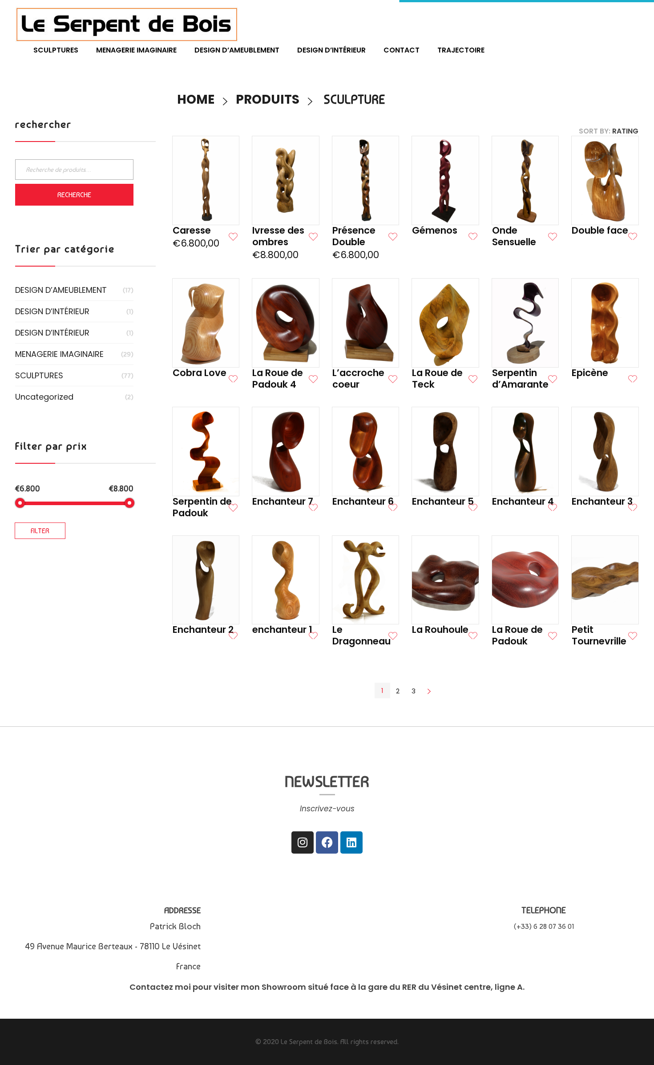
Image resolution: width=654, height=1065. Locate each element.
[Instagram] (302, 842)
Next (429, 691)
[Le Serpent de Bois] (127, 24)
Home (195, 99)
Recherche (74, 194)
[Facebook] (327, 842)
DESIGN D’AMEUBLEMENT (61, 290)
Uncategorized (44, 396)
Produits (267, 99)
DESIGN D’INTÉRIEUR (52, 311)
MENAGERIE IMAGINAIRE (59, 354)
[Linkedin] (351, 842)
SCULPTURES (39, 375)
